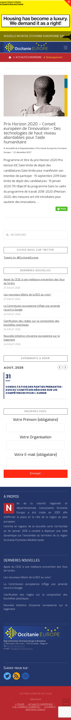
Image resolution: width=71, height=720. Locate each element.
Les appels (50, 707)
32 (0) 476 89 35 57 (16, 646)
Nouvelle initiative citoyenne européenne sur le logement (32, 338)
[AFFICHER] (36, 95)
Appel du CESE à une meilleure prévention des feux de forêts (34, 281)
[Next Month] (65, 367)
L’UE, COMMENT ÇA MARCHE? (26, 707)
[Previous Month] (60, 367)
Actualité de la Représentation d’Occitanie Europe (30, 148)
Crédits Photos (35, 699)
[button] (66, 47)
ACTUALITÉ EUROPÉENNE (40, 704)
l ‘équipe (19, 704)
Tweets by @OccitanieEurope (21, 257)
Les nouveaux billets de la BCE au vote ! (27, 294)
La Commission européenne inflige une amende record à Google (32, 308)
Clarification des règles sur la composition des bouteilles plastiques (31, 323)
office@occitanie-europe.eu (21, 648)
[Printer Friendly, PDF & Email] (62, 208)
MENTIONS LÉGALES (35, 709)
